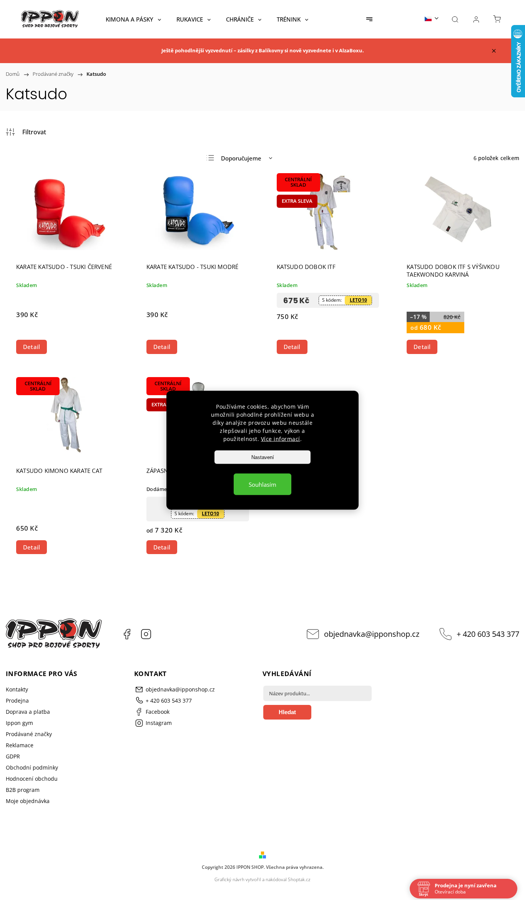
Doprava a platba (28, 711)
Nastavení (262, 457)
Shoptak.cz (299, 879)
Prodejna (17, 700)
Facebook (127, 634)
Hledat (287, 712)
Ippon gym (19, 722)
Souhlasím (262, 484)
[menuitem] (133, 19)
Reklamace (19, 745)
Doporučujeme (241, 158)
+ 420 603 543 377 (488, 634)
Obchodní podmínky (32, 767)
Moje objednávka (28, 801)
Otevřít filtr (26, 132)
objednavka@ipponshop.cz (371, 634)
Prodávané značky (29, 734)
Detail (31, 347)
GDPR (13, 756)
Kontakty (17, 689)
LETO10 (358, 300)
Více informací (280, 438)
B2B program (23, 789)
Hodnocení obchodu (32, 778)
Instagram (146, 634)
